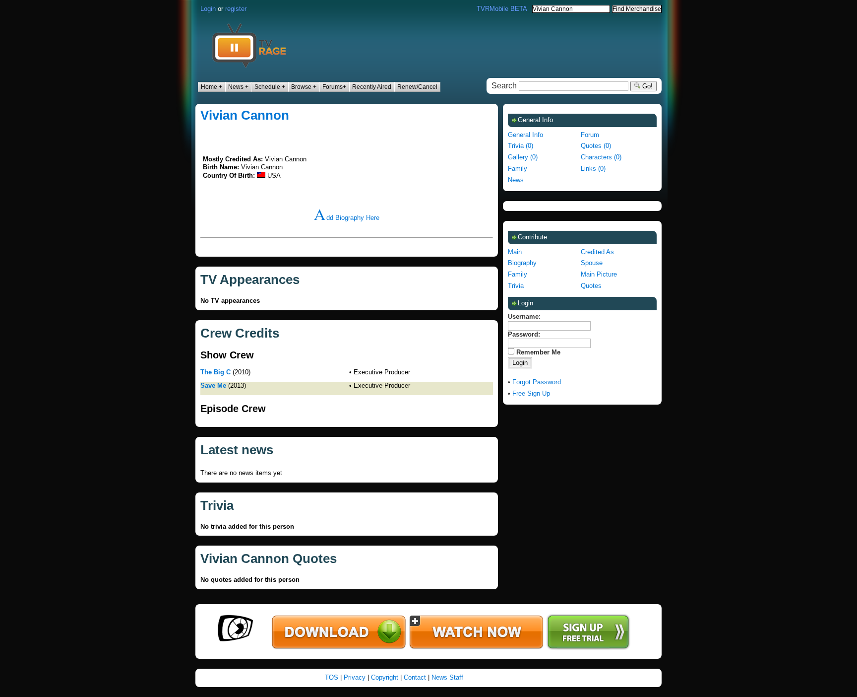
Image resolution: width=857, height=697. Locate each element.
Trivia (516, 285)
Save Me (213, 385)
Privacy (355, 677)
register (235, 8)
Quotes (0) (596, 145)
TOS (331, 677)
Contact (415, 677)
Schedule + (269, 86)
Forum (590, 135)
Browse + (303, 86)
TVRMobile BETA (502, 8)
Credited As (597, 252)
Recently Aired (371, 86)
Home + (211, 86)
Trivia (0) (520, 145)
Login (208, 8)
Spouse (592, 263)
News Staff (447, 677)
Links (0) (593, 168)
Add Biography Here (346, 217)
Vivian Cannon (244, 115)
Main (515, 252)
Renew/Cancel (417, 86)
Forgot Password (536, 382)
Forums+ (334, 86)
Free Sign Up (531, 393)
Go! (646, 86)
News (516, 180)
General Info (525, 135)
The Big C (215, 372)
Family (517, 168)
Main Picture (599, 274)
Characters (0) (601, 157)
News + (238, 86)
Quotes (591, 285)
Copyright (384, 677)
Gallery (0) (523, 157)
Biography (522, 263)
